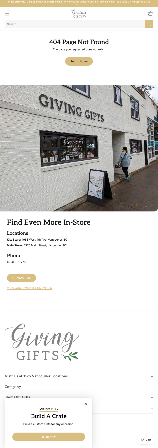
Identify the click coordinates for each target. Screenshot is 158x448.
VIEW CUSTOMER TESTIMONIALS (29, 288)
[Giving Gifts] (79, 13)
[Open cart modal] (150, 14)
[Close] (86, 404)
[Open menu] (7, 14)
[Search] (149, 24)
